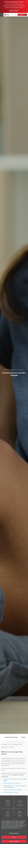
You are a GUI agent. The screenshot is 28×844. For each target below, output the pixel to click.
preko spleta (11, 787)
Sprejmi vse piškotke (14, 841)
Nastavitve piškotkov (14, 833)
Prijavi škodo (14, 10)
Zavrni (14, 837)
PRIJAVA (15, 15)
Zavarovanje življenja (8, 779)
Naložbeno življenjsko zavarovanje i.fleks (12, 785)
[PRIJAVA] (15, 14)
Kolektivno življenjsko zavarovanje (11, 792)
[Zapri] (26, 819)
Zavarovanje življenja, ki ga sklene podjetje (13, 789)
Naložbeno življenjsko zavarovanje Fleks (12, 783)
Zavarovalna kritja (11, 737)
